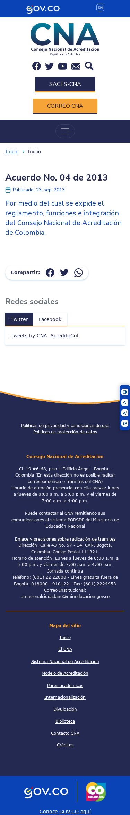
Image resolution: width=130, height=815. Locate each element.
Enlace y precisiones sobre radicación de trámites (65, 538)
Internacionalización (65, 697)
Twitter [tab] (19, 319)
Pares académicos (65, 685)
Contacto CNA (65, 732)
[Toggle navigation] (65, 131)
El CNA (65, 649)
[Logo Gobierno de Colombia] (43, 8)
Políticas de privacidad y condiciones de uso (65, 425)
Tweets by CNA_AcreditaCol (44, 335)
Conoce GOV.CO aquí (65, 811)
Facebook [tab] (50, 319)
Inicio (12, 151)
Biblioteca (65, 721)
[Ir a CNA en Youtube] (62, 66)
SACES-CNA (65, 84)
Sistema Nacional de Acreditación (65, 661)
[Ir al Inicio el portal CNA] (65, 39)
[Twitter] (64, 272)
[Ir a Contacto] (75, 66)
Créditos (65, 744)
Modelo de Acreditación (65, 673)
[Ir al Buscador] (89, 65)
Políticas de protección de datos (65, 431)
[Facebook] (50, 272)
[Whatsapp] (78, 272)
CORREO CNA (65, 106)
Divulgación (65, 708)
